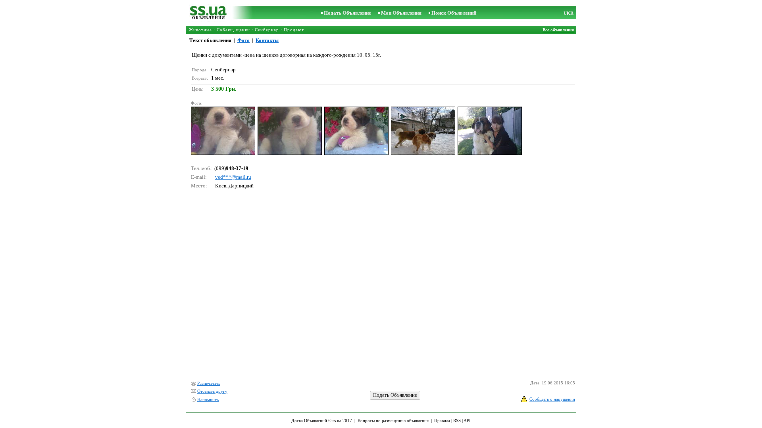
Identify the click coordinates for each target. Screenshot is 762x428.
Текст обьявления (210, 40)
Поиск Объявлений (453, 13)
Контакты (267, 40)
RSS (457, 420)
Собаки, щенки (233, 29)
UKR (568, 13)
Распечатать (208, 383)
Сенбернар (267, 29)
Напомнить (208, 399)
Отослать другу (212, 391)
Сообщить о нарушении (552, 399)
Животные (200, 29)
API (467, 420)
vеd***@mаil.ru (233, 177)
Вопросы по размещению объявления (393, 420)
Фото (243, 40)
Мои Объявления (401, 13)
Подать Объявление (347, 13)
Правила (442, 420)
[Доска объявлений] (208, 14)
